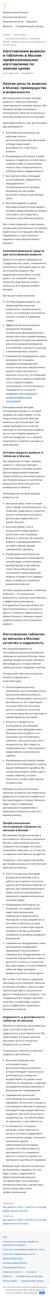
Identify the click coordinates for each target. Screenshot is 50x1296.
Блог (5, 1237)
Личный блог (20, 34)
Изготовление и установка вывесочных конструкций (22, 397)
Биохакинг (32, 21)
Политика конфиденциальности (19, 1254)
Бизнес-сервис (10, 1280)
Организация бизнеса (14, 17)
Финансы (7, 26)
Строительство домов (32, 1280)
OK (42, 1293)
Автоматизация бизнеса (15, 12)
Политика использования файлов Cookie (23, 1249)
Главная (6, 34)
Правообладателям (12, 1258)
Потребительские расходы (29, 26)
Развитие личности (13, 21)
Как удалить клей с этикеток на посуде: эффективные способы (25, 1207)
